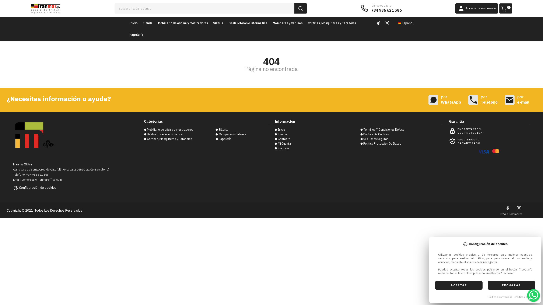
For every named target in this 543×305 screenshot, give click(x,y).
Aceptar (459, 285)
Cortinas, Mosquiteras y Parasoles (332, 23)
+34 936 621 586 (386, 10)
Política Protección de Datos (382, 144)
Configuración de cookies (37, 188)
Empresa (284, 148)
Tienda (148, 23)
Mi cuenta (284, 144)
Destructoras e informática (248, 23)
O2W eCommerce (511, 214)
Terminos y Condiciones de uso (383, 130)
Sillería (218, 23)
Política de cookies (525, 296)
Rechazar (511, 285)
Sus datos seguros (375, 139)
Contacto (284, 139)
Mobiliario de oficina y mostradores (183, 23)
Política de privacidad (500, 296)
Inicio (133, 23)
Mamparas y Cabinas (287, 23)
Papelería (136, 35)
